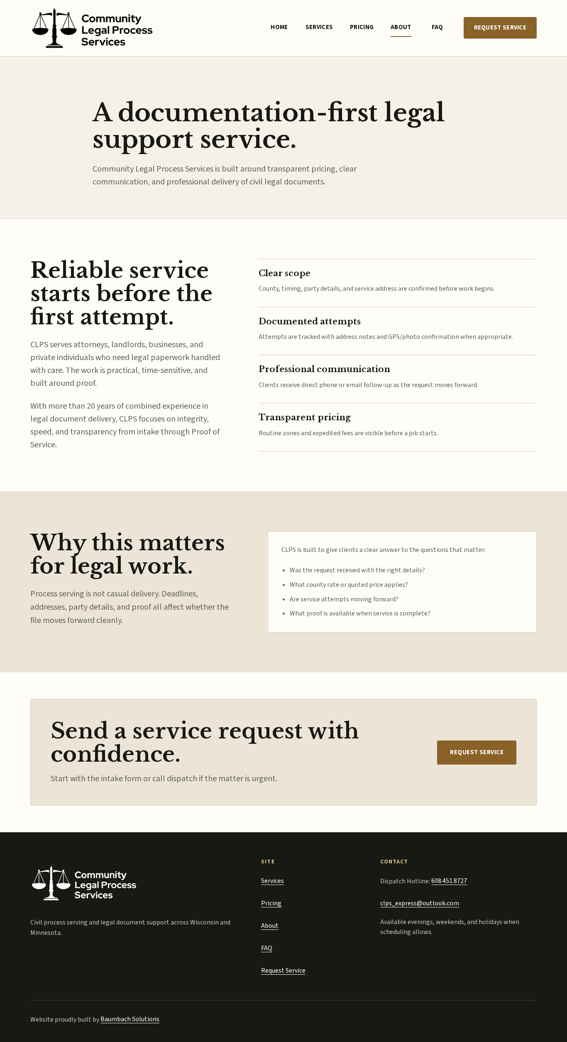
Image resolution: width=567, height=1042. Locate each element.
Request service (476, 752)
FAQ (437, 27)
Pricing (362, 27)
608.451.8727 (449, 880)
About (401, 27)
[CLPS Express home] (92, 28)
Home (279, 27)
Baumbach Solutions (129, 1019)
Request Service (500, 27)
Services (319, 27)
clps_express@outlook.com (419, 903)
